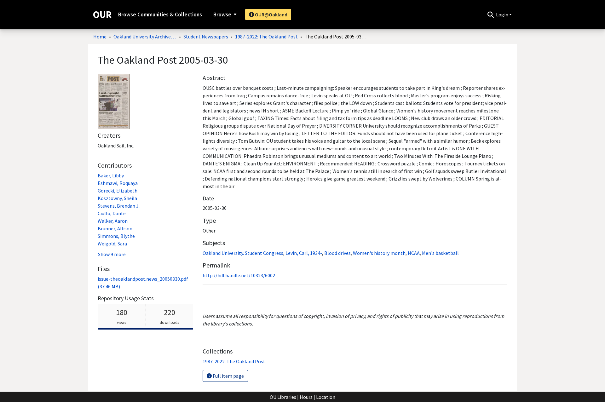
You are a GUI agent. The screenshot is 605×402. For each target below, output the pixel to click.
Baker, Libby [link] (111, 175)
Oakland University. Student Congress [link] (243, 253)
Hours (306, 397)
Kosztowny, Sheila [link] (117, 198)
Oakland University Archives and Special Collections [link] (144, 36)
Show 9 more (112, 254)
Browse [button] (222, 14)
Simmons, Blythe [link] (116, 236)
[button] (490, 14)
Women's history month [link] (379, 253)
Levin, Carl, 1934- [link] (303, 253)
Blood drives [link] (337, 253)
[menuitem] (224, 14)
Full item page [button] (228, 376)
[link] (234, 361)
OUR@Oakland (270, 14)
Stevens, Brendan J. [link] (119, 206)
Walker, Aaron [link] (113, 221)
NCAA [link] (414, 253)
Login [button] (502, 14)
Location (325, 397)
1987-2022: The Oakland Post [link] (266, 36)
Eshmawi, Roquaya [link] (118, 183)
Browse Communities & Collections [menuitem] (160, 14)
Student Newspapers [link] (205, 36)
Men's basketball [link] (440, 253)
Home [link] (100, 36)
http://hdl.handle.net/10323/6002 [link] (239, 275)
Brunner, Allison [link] (115, 228)
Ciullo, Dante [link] (112, 213)
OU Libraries (283, 397)
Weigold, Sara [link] (112, 243)
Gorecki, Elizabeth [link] (117, 190)
